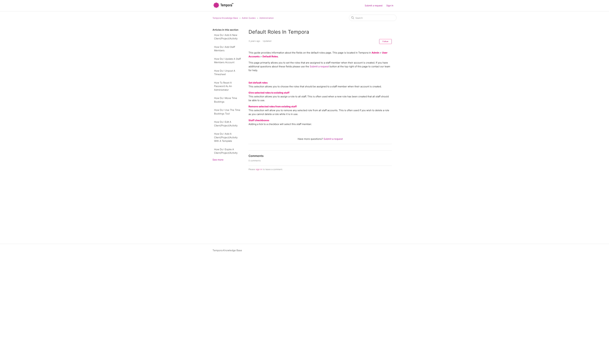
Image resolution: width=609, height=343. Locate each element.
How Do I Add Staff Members (224, 48)
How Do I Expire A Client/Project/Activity (226, 151)
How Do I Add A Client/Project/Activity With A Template (226, 137)
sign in (259, 169)
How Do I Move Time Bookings (225, 100)
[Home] (223, 7)
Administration (266, 18)
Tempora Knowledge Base (225, 18)
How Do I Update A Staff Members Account (227, 60)
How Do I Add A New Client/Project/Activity (226, 37)
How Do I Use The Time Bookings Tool (227, 111)
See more (218, 159)
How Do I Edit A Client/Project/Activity (226, 123)
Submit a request (374, 5)
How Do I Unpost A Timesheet (224, 72)
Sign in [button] (389, 5)
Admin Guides (249, 18)
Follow (385, 41)
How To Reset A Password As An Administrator (223, 86)
